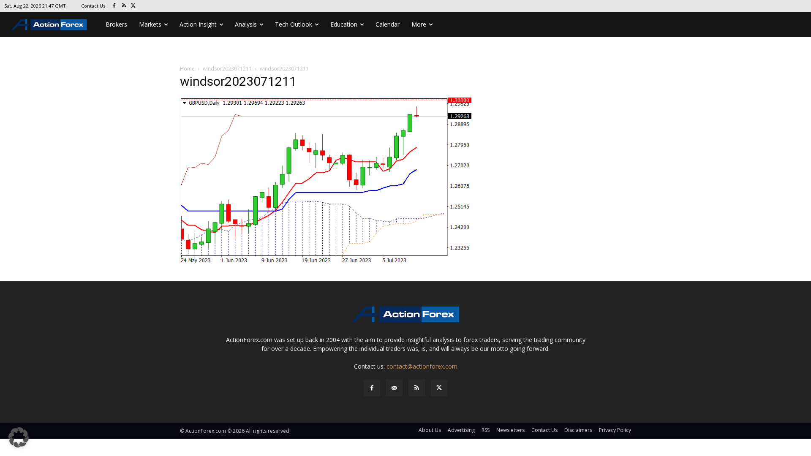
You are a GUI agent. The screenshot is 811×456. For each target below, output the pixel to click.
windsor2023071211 (227, 68)
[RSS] (124, 6)
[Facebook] (114, 6)
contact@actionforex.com (421, 366)
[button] (18, 437)
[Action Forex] (49, 24)
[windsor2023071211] (327, 181)
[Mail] (394, 388)
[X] (134, 6)
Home (187, 68)
